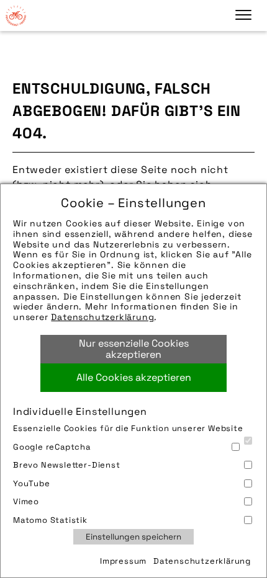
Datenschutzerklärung (102, 316)
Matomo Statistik (50, 520)
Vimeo (26, 501)
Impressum (123, 561)
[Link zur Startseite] (15, 15)
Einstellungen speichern (133, 536)
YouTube (31, 483)
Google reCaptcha (52, 447)
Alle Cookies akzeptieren (133, 377)
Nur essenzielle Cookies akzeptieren (134, 349)
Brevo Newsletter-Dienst (66, 465)
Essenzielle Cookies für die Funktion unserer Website (128, 428)
